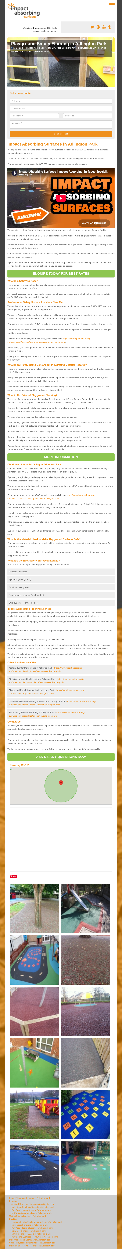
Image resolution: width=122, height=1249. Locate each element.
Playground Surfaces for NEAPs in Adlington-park (34, 1237)
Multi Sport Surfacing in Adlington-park (29, 1225)
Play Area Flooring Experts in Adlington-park (32, 1228)
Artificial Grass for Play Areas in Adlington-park (33, 1204)
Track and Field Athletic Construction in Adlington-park (36, 1222)
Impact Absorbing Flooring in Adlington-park (29, 1198)
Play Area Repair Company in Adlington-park (30, 1240)
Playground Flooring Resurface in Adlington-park (32, 1246)
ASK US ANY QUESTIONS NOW (61, 757)
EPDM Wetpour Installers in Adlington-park (31, 1213)
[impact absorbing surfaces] (24, 10)
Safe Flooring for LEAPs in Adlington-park (30, 1234)
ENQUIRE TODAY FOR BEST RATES (61, 273)
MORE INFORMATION (61, 457)
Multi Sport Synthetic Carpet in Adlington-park (32, 1207)
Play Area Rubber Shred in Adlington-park (31, 1210)
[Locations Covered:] (8, 4)
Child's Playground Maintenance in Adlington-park (32, 1243)
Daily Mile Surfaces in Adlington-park (28, 1231)
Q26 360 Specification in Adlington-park (27, 1216)
